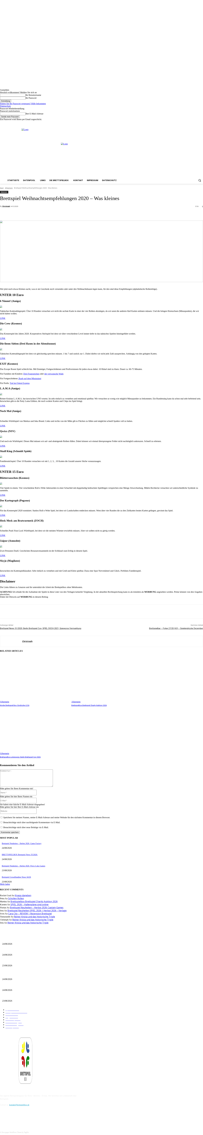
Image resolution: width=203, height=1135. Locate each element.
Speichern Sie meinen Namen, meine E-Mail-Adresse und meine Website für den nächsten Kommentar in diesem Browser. (56, 817)
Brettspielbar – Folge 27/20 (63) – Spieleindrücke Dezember (176, 628)
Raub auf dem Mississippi (29, 378)
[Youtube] (201, 122)
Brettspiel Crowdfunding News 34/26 (16, 877)
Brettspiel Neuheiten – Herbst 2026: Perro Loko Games (23, 866)
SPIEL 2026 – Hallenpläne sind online (29, 904)
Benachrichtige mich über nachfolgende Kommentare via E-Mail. (31, 822)
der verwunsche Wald (53, 374)
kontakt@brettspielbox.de (19, 1105)
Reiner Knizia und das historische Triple (34, 916)
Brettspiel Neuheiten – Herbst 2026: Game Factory (21, 843)
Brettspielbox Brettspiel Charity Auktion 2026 (89, 705)
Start (2, 188)
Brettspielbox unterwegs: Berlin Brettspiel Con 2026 (20, 757)
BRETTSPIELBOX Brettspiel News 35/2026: (20, 855)
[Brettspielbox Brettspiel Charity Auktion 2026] (105, 679)
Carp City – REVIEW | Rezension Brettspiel (30, 913)
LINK (2, 318)
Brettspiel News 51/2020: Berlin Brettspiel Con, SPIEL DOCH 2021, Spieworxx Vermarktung (40, 628)
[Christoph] (11, 641)
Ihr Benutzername (33, 95)
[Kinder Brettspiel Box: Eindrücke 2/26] (34, 679)
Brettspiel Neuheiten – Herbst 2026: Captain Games (36, 907)
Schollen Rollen (16, 898)
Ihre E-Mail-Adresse (34, 113)
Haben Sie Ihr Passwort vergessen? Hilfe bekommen (23, 103)
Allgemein (9, 188)
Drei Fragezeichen (31, 374)
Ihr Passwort (31, 98)
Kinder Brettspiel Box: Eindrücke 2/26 (14, 705)
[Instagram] (193, 122)
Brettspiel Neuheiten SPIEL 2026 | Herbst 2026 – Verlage (37, 910)
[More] (61, 213)
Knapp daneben (23, 895)
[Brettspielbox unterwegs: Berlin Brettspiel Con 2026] (34, 731)
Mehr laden (5, 884)
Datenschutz (5, 106)
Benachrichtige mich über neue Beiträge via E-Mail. (26, 827)
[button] (199, 180)
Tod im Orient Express (20, 383)
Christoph (6, 206)
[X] (197, 122)
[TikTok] (17, 1117)
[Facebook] (190, 122)
